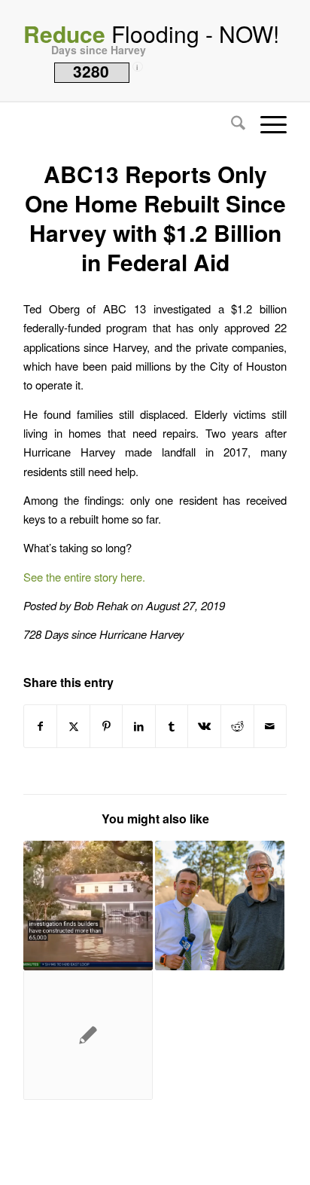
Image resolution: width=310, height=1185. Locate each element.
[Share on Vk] (204, 726)
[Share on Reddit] (237, 726)
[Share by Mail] (270, 726)
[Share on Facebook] (40, 726)
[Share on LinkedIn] (139, 726)
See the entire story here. (84, 577)
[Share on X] (73, 726)
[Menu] (266, 124)
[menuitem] (230, 124)
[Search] (230, 124)
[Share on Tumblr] (172, 726)
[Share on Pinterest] (106, 726)
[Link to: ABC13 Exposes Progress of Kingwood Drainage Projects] (219, 905)
